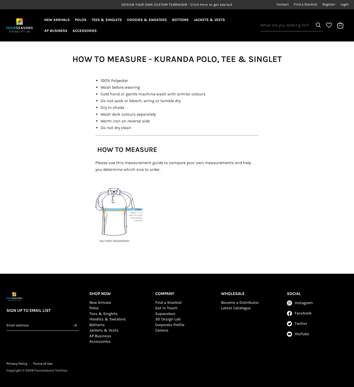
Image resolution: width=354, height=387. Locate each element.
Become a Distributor (240, 302)
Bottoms (180, 20)
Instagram (304, 302)
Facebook (303, 313)
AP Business (55, 31)
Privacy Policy (16, 363)
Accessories (85, 31)
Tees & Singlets (106, 20)
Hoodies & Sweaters (147, 20)
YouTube (302, 334)
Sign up (75, 325)
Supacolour (165, 313)
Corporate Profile (170, 324)
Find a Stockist (305, 4)
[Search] (318, 25)
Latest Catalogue (236, 308)
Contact (283, 4)
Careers (161, 330)
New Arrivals (57, 20)
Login (345, 4)
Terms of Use (43, 363)
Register (328, 4)
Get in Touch (166, 308)
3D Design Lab (168, 319)
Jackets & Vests (209, 20)
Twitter (301, 323)
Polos (80, 20)
